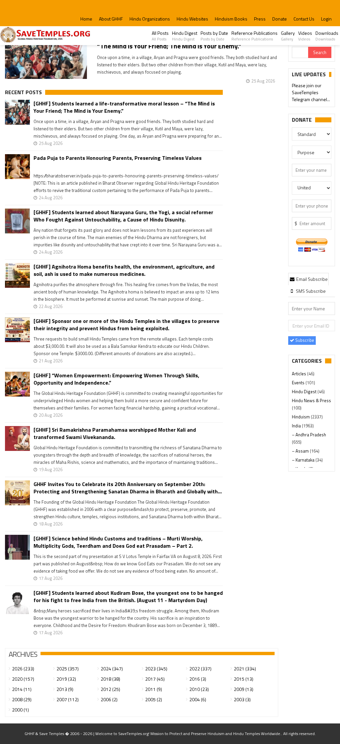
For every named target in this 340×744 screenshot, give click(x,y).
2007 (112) (67, 699)
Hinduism (301, 416)
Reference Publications (254, 36)
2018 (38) (110, 678)
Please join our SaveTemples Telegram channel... (311, 92)
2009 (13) (243, 689)
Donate (279, 18)
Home (86, 18)
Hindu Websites (192, 18)
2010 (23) (199, 689)
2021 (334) (245, 668)
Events (298, 382)
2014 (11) (22, 689)
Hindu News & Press (311, 400)
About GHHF (111, 18)
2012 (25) (110, 689)
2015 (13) (243, 678)
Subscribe (304, 340)
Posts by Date (214, 36)
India (297, 425)
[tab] (308, 279)
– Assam (301, 451)
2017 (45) (155, 678)
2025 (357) (67, 668)
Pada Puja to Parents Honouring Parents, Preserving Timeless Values (118, 158)
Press (260, 18)
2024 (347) (112, 668)
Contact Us (304, 18)
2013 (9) (64, 689)
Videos (305, 36)
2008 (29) (22, 699)
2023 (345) (156, 668)
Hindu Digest (184, 36)
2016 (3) (197, 678)
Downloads (326, 36)
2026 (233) (23, 668)
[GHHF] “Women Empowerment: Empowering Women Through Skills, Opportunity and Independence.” (116, 379)
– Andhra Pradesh (309, 434)
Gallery (288, 36)
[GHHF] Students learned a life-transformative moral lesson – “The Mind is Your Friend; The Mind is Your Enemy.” (124, 107)
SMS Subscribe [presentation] (310, 290)
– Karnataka (303, 460)
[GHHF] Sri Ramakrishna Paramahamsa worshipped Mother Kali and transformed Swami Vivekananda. (115, 433)
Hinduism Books (231, 18)
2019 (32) (66, 678)
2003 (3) (242, 699)
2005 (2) (153, 699)
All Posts (160, 36)
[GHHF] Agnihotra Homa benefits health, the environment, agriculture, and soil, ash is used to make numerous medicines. (124, 270)
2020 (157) (23, 678)
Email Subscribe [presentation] (311, 279)
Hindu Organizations (149, 18)
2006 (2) (109, 699)
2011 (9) (153, 689)
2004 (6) (197, 699)
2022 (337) (200, 668)
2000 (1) (20, 709)
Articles (299, 373)
